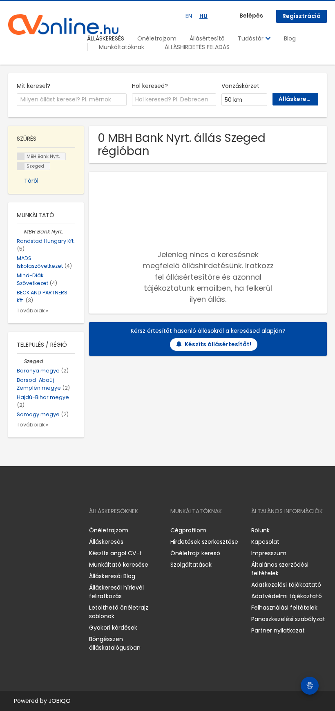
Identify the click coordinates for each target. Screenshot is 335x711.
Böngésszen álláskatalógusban (115, 643)
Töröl (31, 181)
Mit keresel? (33, 86)
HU (203, 16)
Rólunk (260, 530)
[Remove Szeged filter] (20, 361)
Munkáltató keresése (118, 565)
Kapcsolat (265, 542)
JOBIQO (60, 701)
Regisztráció (301, 16)
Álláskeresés (106, 542)
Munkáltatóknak (121, 47)
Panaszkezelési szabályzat (288, 619)
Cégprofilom (188, 530)
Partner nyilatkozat (278, 630)
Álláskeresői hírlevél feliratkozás (116, 591)
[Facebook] (14, 530)
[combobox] (72, 99)
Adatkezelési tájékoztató (286, 585)
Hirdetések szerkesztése (204, 542)
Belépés (251, 15)
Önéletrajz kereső (195, 553)
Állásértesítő (207, 38)
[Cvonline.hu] (63, 24)
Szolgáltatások (191, 565)
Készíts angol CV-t (115, 553)
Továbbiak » (32, 310)
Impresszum (268, 553)
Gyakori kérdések (113, 628)
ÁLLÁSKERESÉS (105, 38)
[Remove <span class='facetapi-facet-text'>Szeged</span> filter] (21, 166)
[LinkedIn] (41, 530)
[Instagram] (28, 530)
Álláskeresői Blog (112, 576)
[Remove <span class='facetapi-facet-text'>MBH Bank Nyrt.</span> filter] (21, 156)
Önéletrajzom (156, 38)
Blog (290, 38)
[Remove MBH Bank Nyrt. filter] (20, 231)
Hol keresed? (150, 86)
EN (188, 16)
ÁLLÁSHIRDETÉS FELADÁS (197, 47)
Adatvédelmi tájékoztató (286, 596)
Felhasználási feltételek (284, 607)
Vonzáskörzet (240, 86)
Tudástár (251, 38)
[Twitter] (53, 530)
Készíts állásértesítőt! (218, 344)
